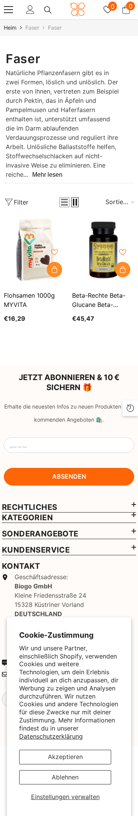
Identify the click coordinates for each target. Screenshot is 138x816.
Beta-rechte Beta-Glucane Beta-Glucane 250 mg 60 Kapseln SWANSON (101, 300)
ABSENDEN (69, 476)
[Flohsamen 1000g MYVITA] (35, 250)
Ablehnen (65, 777)
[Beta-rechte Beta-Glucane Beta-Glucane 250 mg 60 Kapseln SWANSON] (103, 250)
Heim (10, 27)
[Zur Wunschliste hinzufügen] (54, 252)
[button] (64, 202)
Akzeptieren (65, 757)
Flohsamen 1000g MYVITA (29, 300)
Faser (32, 27)
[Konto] (30, 9)
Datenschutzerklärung (51, 736)
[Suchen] (48, 10)
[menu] (8, 9)
